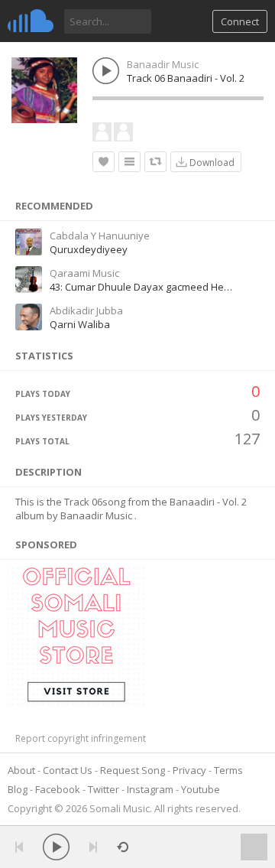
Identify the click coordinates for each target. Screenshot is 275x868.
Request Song (132, 770)
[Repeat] (122, 847)
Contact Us (67, 770)
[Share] (155, 161)
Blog (18, 789)
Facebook (57, 789)
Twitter (103, 789)
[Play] (56, 847)
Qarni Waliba (80, 324)
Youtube (200, 789)
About (21, 770)
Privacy (189, 770)
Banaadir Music (163, 64)
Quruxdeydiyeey (89, 249)
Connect (240, 21)
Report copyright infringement (80, 738)
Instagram (150, 789)
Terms (228, 770)
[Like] (103, 161)
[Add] (129, 161)
